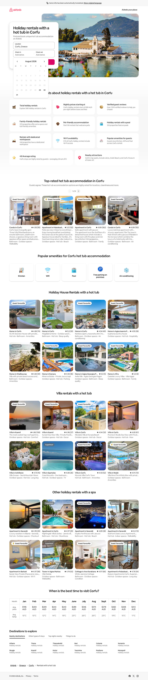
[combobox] (34, 46)
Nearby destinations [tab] (17, 636)
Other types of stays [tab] (37, 636)
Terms (35, 676)
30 (45, 90)
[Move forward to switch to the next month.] (44, 61)
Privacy (28, 676)
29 (40, 90)
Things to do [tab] (71, 636)
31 (17, 95)
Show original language (93, 3)
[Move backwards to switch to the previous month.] (17, 61)
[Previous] (70, 191)
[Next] (78, 191)
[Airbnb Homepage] (15, 9)
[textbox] (23, 54)
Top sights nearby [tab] (55, 636)
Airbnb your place (129, 10)
